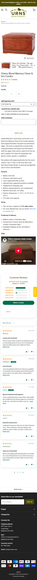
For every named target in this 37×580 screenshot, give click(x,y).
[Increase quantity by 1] (19, 94)
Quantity (3, 89)
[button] (6, 80)
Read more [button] (6, 347)
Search (18, 572)
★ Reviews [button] (35, 291)
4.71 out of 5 (24, 281)
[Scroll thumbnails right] (34, 65)
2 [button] (17, 472)
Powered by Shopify (18, 576)
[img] (7, 331)
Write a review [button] (18, 303)
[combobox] (18, 104)
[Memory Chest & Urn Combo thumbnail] (6, 65)
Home (3, 21)
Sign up (29, 502)
